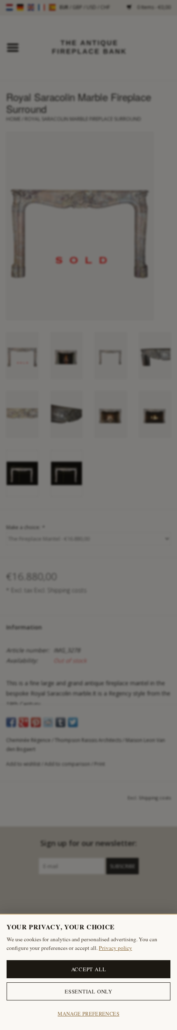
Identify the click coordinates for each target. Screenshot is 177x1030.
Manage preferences (88, 1013)
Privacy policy (115, 948)
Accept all (88, 969)
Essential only (88, 991)
